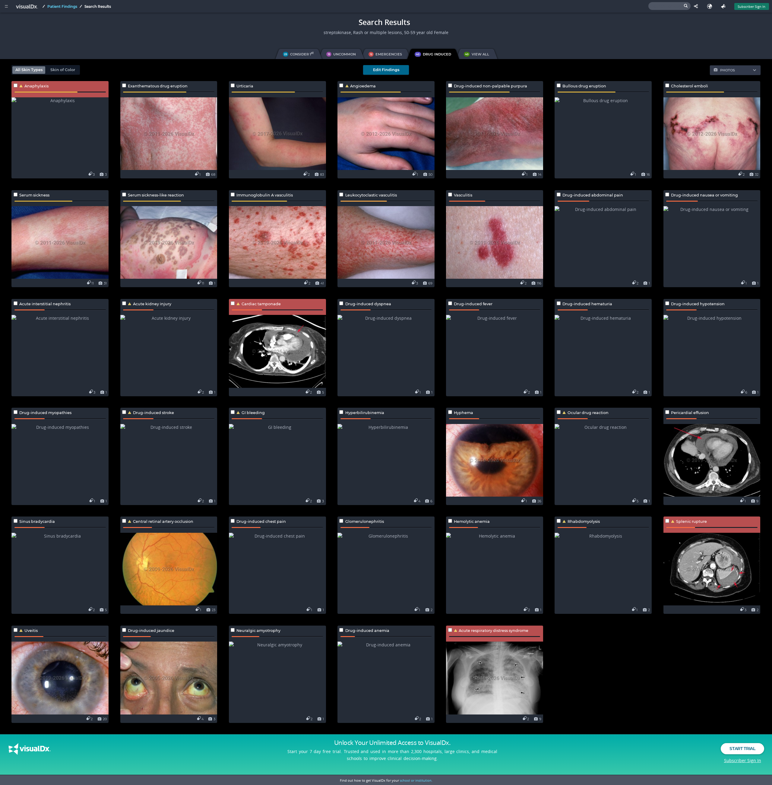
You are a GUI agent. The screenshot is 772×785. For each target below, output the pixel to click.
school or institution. (416, 780)
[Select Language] (711, 6)
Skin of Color (62, 70)
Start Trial (742, 748)
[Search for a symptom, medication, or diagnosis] (669, 6)
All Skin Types (29, 70)
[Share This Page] (697, 6)
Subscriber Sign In (751, 6)
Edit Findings (386, 70)
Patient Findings (62, 6)
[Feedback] (724, 6)
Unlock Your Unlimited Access (392, 742)
